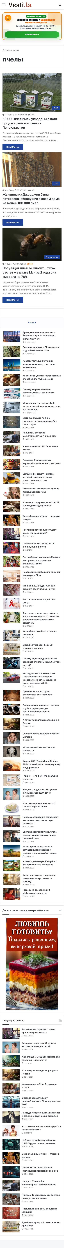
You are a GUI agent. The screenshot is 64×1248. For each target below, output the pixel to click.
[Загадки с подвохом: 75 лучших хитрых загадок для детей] (11, 794)
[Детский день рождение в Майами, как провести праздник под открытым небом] (11, 561)
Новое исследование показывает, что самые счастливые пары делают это (41, 820)
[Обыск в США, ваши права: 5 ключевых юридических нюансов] (11, 1172)
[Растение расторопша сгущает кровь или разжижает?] (11, 534)
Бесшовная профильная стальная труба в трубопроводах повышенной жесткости (41, 708)
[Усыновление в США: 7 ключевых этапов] (11, 450)
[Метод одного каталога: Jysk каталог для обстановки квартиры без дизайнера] (11, 407)
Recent (32, 322)
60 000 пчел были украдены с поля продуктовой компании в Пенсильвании (29, 123)
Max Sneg (9, 115)
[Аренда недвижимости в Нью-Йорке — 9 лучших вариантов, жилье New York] (11, 336)
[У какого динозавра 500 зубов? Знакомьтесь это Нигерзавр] (11, 865)
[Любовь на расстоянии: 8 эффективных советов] (11, 894)
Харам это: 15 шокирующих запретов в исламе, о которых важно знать (39, 364)
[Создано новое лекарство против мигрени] (11, 738)
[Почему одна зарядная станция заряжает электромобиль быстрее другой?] (11, 663)
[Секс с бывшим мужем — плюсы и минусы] (11, 520)
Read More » (12, 147)
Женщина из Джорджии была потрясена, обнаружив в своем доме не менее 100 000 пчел (31, 199)
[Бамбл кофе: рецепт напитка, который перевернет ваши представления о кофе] (11, 478)
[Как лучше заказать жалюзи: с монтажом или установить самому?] (11, 879)
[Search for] (60, 5)
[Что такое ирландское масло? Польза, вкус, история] (11, 807)
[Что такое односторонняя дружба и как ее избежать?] (11, 1130)
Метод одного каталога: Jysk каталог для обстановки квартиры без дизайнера (41, 406)
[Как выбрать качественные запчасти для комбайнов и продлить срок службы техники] (11, 851)
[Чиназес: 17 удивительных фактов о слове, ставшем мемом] (11, 1199)
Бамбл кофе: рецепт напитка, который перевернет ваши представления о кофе (38, 477)
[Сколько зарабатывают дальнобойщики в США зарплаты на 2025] (11, 1102)
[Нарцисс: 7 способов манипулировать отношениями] (11, 437)
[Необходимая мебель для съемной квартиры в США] (11, 576)
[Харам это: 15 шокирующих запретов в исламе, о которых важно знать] (11, 365)
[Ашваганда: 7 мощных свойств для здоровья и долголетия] (11, 1061)
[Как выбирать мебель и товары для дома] (11, 635)
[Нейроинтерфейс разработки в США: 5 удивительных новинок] (11, 1144)
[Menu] (3, 5)
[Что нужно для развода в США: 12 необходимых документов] (11, 506)
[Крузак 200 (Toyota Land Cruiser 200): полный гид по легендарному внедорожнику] (11, 765)
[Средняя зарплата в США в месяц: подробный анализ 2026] (11, 351)
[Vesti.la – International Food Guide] (20, 4)
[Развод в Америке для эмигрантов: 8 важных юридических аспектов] (11, 1117)
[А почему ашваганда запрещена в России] (11, 724)
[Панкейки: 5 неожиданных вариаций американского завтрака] (11, 464)
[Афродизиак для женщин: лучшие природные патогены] (11, 493)
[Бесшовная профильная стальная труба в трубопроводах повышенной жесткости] (11, 709)
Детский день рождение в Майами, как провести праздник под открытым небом (41, 560)
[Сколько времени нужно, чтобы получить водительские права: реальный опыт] (11, 836)
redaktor (8, 264)
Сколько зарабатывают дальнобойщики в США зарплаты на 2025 (41, 1101)
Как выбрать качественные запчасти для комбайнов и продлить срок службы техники (40, 849)
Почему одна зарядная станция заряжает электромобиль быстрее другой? (42, 661)
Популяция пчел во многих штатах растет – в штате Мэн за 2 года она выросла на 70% (29, 272)
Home (7, 50)
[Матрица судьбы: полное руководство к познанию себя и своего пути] (11, 422)
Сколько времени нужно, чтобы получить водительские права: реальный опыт (40, 834)
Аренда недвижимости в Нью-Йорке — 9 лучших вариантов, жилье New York (39, 335)
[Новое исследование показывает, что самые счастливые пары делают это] (11, 821)
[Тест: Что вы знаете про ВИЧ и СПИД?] (11, 603)
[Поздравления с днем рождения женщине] (11, 1213)
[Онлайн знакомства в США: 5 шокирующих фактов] (11, 548)
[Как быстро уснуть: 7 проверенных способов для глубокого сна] (11, 380)
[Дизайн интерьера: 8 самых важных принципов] (11, 649)
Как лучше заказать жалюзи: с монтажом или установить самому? (39, 878)
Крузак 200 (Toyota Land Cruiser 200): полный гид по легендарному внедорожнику (41, 764)
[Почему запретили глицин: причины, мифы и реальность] (11, 393)
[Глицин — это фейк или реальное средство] (11, 780)
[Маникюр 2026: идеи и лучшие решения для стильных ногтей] (11, 590)
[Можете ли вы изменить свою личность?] (11, 751)
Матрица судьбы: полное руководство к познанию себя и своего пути (40, 421)
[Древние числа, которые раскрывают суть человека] (11, 695)
